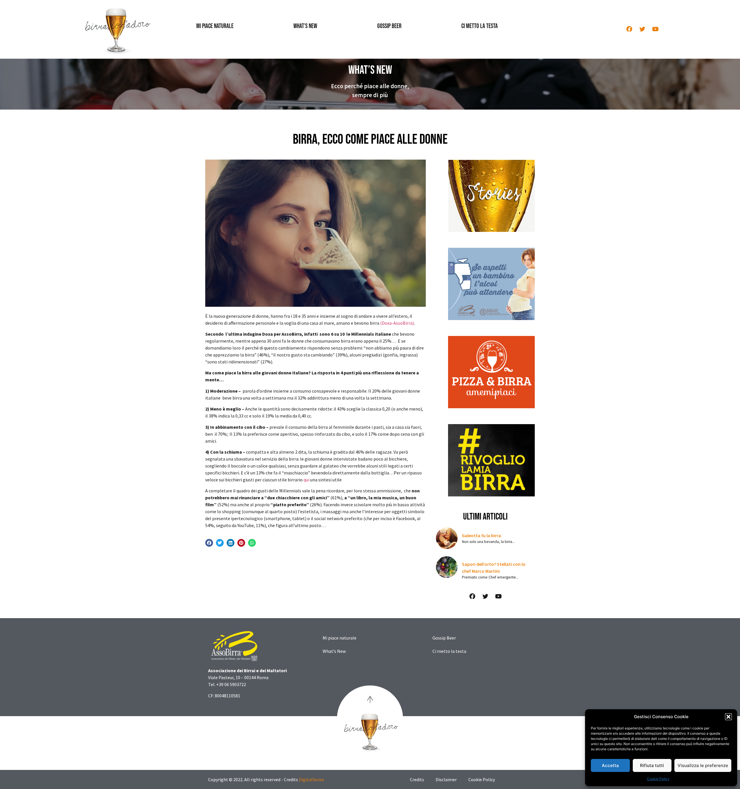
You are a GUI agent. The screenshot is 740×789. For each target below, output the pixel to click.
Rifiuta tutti (652, 765)
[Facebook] (629, 29)
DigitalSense (311, 779)
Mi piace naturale (215, 26)
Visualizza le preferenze (703, 765)
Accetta (610, 765)
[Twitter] (642, 29)
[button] (728, 717)
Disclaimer (446, 779)
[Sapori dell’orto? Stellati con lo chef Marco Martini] (447, 567)
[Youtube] (655, 29)
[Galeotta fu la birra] (447, 538)
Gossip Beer (389, 26)
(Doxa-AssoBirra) (397, 323)
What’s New (305, 26)
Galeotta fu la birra (481, 535)
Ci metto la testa (479, 26)
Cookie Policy (658, 779)
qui (306, 480)
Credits (417, 779)
